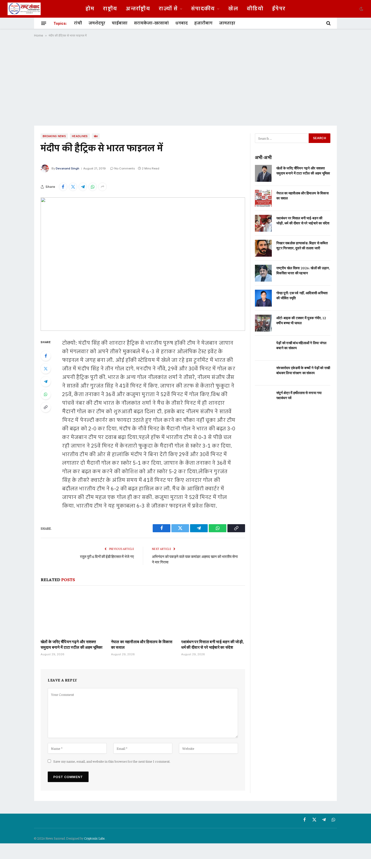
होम (90, 9)
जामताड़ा (227, 23)
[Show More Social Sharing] (102, 187)
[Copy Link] (46, 407)
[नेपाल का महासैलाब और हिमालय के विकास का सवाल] (143, 613)
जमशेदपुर (97, 23)
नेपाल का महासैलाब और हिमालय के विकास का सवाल (142, 644)
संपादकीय (203, 9)
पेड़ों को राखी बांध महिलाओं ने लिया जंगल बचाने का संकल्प (301, 345)
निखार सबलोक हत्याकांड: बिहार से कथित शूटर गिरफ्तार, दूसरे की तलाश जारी (302, 245)
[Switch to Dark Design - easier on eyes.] (360, 9)
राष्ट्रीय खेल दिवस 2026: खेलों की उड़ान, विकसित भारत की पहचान (303, 270)
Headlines (80, 136)
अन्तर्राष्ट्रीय (138, 9)
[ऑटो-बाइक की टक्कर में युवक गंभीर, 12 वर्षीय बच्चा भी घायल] (263, 323)
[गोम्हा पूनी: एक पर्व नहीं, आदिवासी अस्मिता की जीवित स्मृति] (263, 298)
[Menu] (43, 23)
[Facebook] (46, 356)
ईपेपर (278, 9)
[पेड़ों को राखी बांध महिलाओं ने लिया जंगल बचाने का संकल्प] (263, 348)
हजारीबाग (203, 23)
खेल (233, 9)
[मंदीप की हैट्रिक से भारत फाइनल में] (143, 264)
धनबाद (181, 23)
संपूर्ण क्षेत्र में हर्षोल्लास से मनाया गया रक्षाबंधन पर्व (299, 395)
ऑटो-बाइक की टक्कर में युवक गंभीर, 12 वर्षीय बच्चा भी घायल (301, 320)
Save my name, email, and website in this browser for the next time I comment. (111, 761)
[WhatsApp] (46, 394)
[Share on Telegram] (82, 187)
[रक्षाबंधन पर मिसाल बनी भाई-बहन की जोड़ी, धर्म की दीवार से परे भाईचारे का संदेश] (213, 613)
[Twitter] (46, 369)
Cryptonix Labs (94, 838)
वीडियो (255, 9)
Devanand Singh (67, 168)
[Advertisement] (185, 81)
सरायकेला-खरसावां (151, 23)
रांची (78, 23)
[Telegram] (46, 381)
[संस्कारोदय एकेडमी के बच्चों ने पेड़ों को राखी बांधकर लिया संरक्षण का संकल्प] (263, 373)
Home (38, 35)
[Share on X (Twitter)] (73, 187)
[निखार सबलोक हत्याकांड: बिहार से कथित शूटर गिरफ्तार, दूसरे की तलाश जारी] (263, 248)
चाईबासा (119, 23)
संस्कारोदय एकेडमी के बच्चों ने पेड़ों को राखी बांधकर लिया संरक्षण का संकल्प (303, 370)
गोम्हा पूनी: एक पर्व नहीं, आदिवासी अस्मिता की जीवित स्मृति (302, 295)
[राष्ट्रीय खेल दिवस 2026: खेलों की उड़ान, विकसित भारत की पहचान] (263, 273)
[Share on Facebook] (63, 187)
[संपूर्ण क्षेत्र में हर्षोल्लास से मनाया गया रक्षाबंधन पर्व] (263, 398)
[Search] (328, 23)
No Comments (124, 168)
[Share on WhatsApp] (92, 187)
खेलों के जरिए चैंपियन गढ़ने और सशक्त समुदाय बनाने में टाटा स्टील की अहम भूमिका (72, 644)
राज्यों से (168, 9)
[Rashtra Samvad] (24, 9)
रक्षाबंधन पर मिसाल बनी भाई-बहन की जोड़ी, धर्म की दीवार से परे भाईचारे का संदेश (212, 644)
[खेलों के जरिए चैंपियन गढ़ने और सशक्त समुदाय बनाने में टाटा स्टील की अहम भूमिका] (72, 613)
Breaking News (54, 136)
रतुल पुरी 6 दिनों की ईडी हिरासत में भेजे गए (107, 556)
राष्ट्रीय (110, 9)
